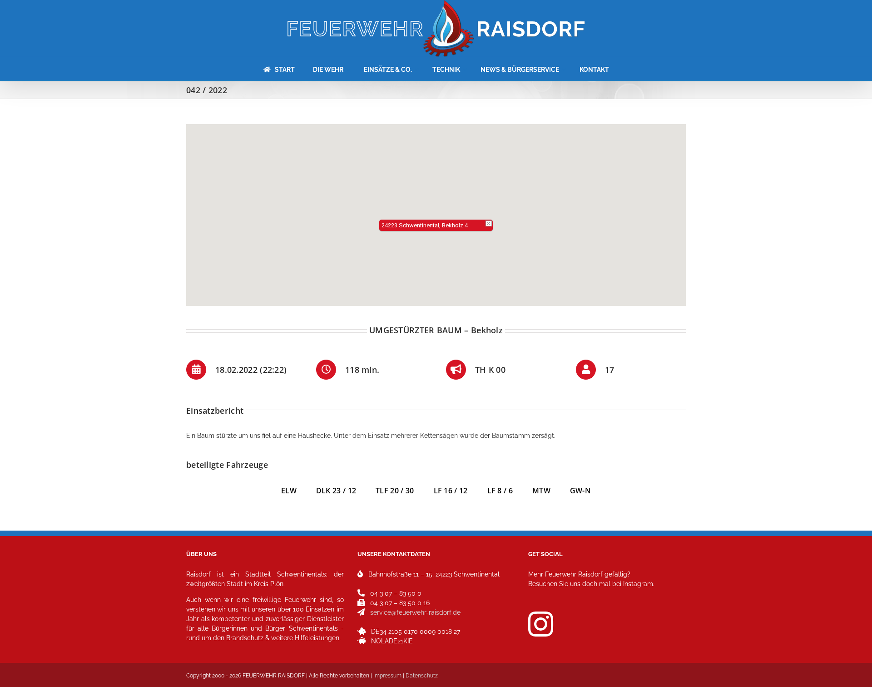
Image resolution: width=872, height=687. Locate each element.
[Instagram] (540, 624)
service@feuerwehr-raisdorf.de (415, 612)
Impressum (387, 675)
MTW (541, 491)
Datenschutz (422, 675)
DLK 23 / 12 (346, 491)
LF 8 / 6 (500, 491)
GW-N (580, 491)
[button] (436, 209)
